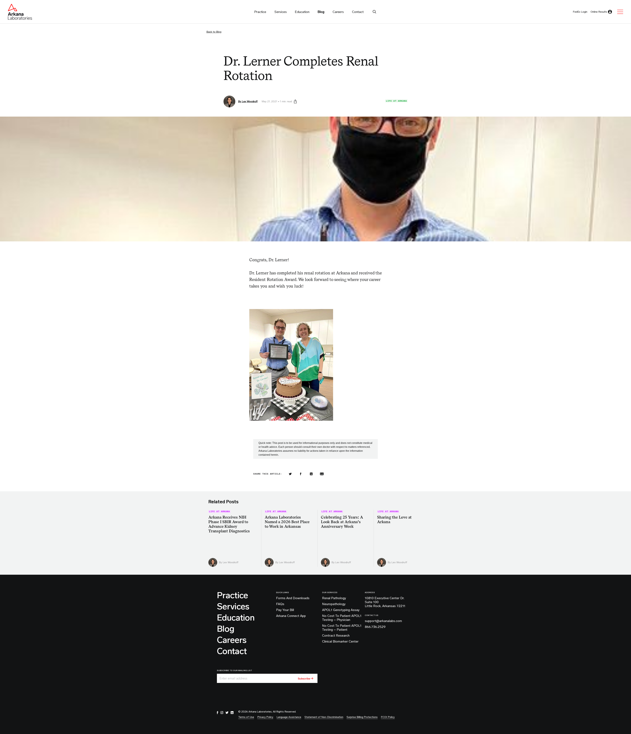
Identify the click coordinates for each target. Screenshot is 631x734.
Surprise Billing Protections (362, 717)
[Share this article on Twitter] (290, 474)
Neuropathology (334, 604)
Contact (232, 651)
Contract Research (336, 635)
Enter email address (233, 678)
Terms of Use (246, 717)
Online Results (599, 11)
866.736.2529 (375, 627)
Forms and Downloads (292, 598)
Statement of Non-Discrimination (323, 717)
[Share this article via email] (321, 474)
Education (236, 617)
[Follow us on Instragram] (222, 713)
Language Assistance (289, 717)
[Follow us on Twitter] (227, 713)
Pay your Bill (285, 610)
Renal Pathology (334, 598)
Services (233, 606)
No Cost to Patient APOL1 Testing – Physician (342, 618)
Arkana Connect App (291, 616)
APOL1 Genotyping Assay (341, 610)
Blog (225, 629)
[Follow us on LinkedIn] (232, 713)
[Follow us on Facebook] (218, 713)
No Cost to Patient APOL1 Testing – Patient (342, 628)
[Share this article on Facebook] (300, 474)
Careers (231, 640)
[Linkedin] (311, 474)
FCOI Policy (388, 717)
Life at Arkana (396, 101)
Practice (232, 595)
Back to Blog (213, 31)
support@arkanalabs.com (383, 621)
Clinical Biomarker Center (340, 641)
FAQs (280, 604)
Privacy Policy (265, 717)
